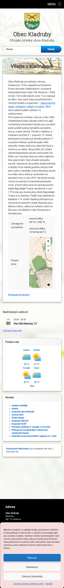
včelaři (29, 106)
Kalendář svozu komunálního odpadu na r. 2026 (34, 436)
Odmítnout (32, 567)
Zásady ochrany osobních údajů (28, 584)
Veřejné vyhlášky (19, 405)
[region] (40, 262)
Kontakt (49, 584)
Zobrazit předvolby (32, 576)
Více (32, 386)
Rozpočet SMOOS (20, 421)
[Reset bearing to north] (48, 250)
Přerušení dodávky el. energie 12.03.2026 (31, 427)
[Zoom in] (48, 241)
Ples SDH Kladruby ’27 (25, 323)
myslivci (40, 106)
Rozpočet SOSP (19, 424)
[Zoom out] (48, 246)
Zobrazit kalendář (12, 330)
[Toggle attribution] (49, 285)
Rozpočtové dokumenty (17, 448)
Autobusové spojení (19, 294)
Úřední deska (18, 418)
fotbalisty (20, 106)
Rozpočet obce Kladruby (23, 411)
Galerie (15, 408)
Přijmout (32, 557)
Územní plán (18, 415)
